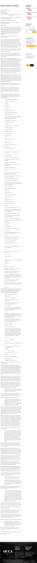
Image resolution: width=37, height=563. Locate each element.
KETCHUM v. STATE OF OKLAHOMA (29, 17)
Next (7, 13)
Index (1, 13)
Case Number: (27, 31)
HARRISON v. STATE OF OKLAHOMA (29, 13)
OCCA (7, 551)
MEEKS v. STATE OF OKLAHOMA (29, 9)
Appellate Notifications (31, 46)
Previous (4, 13)
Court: (27, 29)
